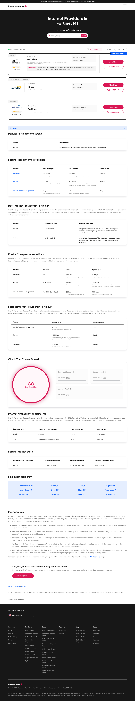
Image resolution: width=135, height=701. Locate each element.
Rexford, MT (23, 494)
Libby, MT (55, 490)
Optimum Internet (31, 661)
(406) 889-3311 (114, 90)
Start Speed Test (31, 384)
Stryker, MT (55, 494)
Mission (10, 633)
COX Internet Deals (48, 649)
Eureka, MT (82, 486)
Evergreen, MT (110, 486)
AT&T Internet (29, 630)
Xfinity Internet (30, 654)
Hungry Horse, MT (25, 490)
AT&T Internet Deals (48, 630)
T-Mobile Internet (31, 637)
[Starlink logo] (16, 61)
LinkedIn (96, 633)
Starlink (15, 181)
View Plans (113, 62)
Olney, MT (81, 490)
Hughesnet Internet (31, 657)
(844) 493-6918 (114, 67)
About (10, 630)
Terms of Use (80, 633)
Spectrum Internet (31, 633)
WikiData (96, 643)
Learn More (91, 1)
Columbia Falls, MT (26, 486)
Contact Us (12, 643)
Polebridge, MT (110, 490)
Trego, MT (81, 494)
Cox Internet (29, 645)
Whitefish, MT (110, 494)
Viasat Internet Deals (49, 657)
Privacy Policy (80, 630)
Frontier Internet (30, 648)
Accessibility (80, 637)
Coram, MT (55, 486)
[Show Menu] (125, 6)
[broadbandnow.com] (17, 6)
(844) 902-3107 (114, 112)
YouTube (96, 640)
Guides (61, 633)
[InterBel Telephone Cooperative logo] (16, 88)
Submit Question (23, 576)
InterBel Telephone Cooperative (23, 191)
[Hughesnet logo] (16, 106)
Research (62, 630)
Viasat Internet (30, 651)
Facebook (96, 630)
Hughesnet (16, 173)
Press (10, 640)
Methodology (95, 557)
